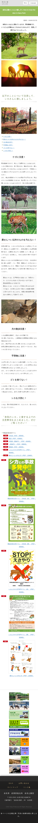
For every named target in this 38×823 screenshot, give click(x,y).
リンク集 (26, 787)
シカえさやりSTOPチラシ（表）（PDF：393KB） (21, 591)
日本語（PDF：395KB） (16, 435)
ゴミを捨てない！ (9, 148)
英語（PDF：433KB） (16, 438)
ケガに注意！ (7, 136)
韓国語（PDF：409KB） (16, 447)
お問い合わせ (24, 783)
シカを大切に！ (8, 150)
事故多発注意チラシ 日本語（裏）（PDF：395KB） (22, 545)
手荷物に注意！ (8, 145)
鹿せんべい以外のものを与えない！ (14, 139)
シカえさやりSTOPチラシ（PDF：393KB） (20, 451)
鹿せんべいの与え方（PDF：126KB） (21, 455)
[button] (25, 3)
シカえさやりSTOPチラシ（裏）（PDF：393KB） (21, 636)
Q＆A (11, 783)
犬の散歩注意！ (8, 142)
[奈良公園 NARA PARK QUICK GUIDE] (5, 3)
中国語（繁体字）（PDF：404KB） (20, 441)
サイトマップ (13, 787)
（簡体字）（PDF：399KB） (18, 444)
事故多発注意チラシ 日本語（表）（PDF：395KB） (22, 500)
